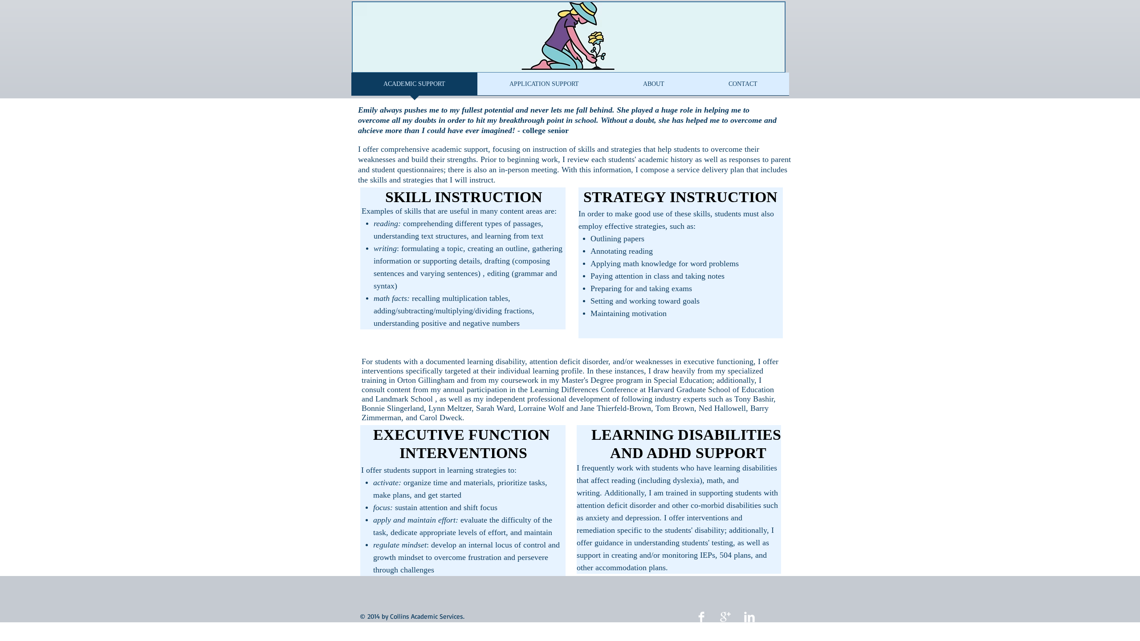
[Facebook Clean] (701, 617)
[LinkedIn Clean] (749, 617)
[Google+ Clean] (725, 617)
